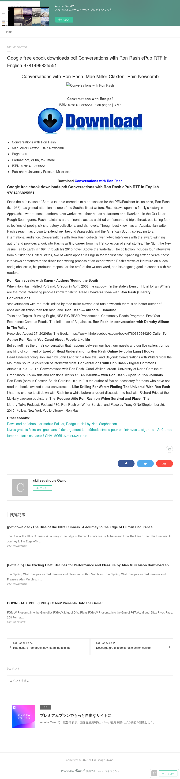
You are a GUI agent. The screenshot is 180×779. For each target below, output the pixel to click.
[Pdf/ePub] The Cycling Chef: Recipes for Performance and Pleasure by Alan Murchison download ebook (91, 565)
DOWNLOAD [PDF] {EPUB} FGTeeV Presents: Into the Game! (55, 603)
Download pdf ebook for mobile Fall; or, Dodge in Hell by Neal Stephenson (62, 423)
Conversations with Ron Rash (99, 180)
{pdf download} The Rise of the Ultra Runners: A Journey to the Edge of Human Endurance (80, 527)
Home (8, 32)
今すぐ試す (64, 19)
